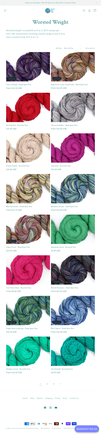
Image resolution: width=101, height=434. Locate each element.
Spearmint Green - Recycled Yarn (63, 247)
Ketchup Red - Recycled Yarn (17, 125)
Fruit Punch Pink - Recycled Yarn (18, 288)
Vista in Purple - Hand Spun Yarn (18, 84)
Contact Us (74, 398)
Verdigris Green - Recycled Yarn (18, 369)
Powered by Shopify (32, 428)
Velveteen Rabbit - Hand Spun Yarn (64, 125)
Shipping (48, 398)
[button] (5, 10)
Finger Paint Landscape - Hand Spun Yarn (22, 328)
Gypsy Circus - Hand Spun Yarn (18, 247)
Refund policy (45, 428)
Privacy (57, 398)
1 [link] (40, 383)
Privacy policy (56, 428)
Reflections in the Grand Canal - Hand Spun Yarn (69, 84)
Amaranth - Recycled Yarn (61, 166)
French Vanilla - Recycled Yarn (17, 166)
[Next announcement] (96, 2)
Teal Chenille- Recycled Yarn (62, 369)
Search (25, 398)
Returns (40, 398)
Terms (65, 398)
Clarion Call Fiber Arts (18, 428)
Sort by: (59, 48)
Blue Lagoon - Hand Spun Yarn (62, 328)
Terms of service (69, 428)
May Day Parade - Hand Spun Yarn (19, 206)
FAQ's (32, 398)
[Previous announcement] (5, 2)
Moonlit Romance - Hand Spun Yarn (64, 288)
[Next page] (60, 384)
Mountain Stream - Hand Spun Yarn (64, 206)
